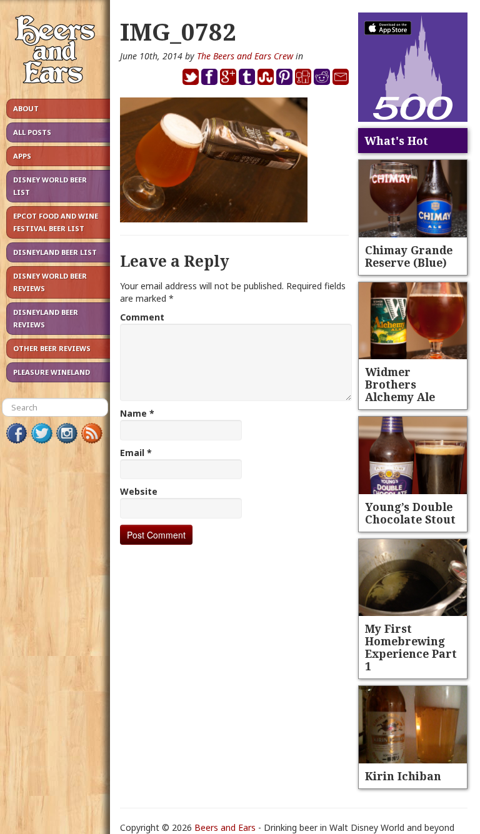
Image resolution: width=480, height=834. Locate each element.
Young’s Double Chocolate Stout (410, 513)
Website (139, 491)
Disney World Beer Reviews (50, 282)
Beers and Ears (225, 827)
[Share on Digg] (303, 76)
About (26, 108)
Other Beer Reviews (52, 348)
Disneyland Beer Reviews (45, 318)
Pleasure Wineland (51, 372)
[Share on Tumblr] (247, 76)
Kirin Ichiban (403, 775)
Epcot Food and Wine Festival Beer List (55, 222)
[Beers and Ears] (55, 52)
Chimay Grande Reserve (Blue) (408, 256)
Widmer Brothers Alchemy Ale (400, 384)
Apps (22, 156)
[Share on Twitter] (190, 76)
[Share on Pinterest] (284, 76)
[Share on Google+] (228, 76)
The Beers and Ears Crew (245, 56)
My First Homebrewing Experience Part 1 (411, 647)
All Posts (32, 132)
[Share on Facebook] (209, 76)
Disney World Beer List (50, 186)
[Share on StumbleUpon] (266, 76)
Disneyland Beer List (55, 252)
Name (137, 413)
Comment (142, 317)
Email (136, 453)
